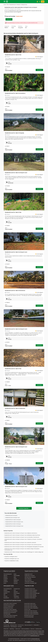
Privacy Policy (30, 640)
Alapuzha (5, 575)
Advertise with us (39, 628)
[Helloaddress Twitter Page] (27, 622)
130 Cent (10, 143)
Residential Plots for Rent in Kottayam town (14, 526)
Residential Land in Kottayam (11, 515)
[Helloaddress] (7, 1)
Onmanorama (21, 625)
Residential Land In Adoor (29, 615)
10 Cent (9, 496)
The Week (20, 626)
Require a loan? (19, 16)
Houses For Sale (27, 609)
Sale (8, 4)
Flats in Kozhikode (28, 580)
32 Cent (9, 339)
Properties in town (12, 558)
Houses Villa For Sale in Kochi (29, 603)
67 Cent (10, 222)
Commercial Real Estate (28, 616)
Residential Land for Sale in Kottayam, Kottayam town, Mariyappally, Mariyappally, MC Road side (24, 546)
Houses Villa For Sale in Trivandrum (10, 603)
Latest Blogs (11, 628)
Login (43, 1)
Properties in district (11, 556)
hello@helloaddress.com (34, 635)
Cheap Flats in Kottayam (29, 581)
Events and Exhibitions (25, 628)
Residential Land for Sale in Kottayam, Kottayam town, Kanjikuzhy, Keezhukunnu (21, 533)
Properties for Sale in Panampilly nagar (32, 593)
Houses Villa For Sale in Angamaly (10, 609)
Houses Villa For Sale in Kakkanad (30, 606)
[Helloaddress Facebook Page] (25, 622)
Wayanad (16, 581)
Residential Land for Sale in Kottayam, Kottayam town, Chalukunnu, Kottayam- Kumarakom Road (23, 540)
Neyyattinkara (6, 597)
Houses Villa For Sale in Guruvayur (30, 610)
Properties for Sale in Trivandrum (31, 590)
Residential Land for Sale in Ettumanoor (15, 290)
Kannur (5, 583)
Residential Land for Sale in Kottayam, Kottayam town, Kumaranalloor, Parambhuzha (22, 537)
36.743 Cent (10, 182)
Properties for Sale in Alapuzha (30, 596)
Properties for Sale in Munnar (30, 597)
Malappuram (16, 580)
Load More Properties (23, 508)
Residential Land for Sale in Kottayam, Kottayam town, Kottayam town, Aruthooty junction (23, 544)
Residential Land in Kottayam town (13, 517)
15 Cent (9, 378)
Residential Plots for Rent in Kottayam (13, 524)
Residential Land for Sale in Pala (13, 54)
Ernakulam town (17, 588)
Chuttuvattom (36, 625)
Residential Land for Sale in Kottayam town (16, 172)
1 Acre (9, 103)
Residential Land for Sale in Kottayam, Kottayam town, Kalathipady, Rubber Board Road (22, 535)
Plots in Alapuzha (28, 578)
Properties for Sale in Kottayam (30, 591)
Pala (4, 594)
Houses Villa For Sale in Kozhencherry (31, 613)
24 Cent (10, 63)
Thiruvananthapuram (8, 574)
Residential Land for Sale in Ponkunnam (15, 408)
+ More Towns (16, 597)
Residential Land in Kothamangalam (10, 610)
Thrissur (15, 578)
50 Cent (9, 299)
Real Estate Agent (7, 613)
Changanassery (7, 591)
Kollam (15, 574)
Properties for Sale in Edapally (30, 594)
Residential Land (13, 4)
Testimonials (17, 628)
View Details (39, 69)
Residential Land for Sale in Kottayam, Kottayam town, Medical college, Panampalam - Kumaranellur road (22, 549)
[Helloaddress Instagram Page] (29, 622)
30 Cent (9, 457)
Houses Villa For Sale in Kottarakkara (31, 612)
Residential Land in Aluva (8, 608)
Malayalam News (13, 625)
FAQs (39, 640)
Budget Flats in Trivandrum (30, 575)
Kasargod (16, 583)
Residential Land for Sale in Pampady (14, 133)
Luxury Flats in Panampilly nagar (31, 583)
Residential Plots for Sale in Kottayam (13, 519)
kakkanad (16, 591)
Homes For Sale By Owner (8, 606)
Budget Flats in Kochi (28, 574)
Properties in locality (12, 560)
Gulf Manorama (7, 626)
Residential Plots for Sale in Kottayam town (14, 521)
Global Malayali (14, 626)
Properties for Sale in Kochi (30, 588)
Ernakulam (6, 578)
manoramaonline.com (35, 638)
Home (5, 4)
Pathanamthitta (17, 575)
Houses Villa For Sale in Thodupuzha (10, 615)
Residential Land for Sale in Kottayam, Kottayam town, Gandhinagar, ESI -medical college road (24, 552)
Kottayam (18, 4)
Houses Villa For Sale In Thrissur (30, 605)
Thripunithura (16, 596)
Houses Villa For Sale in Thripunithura (31, 608)
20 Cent (9, 417)
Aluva (15, 590)
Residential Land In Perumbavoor (10, 612)
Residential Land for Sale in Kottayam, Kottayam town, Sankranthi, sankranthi (20, 542)
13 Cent (9, 261)
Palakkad (5, 580)
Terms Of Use (35, 640)
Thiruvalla (5, 596)
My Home (32, 628)
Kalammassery (17, 593)
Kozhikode (6, 581)
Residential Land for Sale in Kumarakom (15, 93)
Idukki (15, 577)
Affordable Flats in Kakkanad (30, 577)
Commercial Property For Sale (9, 616)
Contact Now (9, 19)
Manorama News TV (29, 625)
